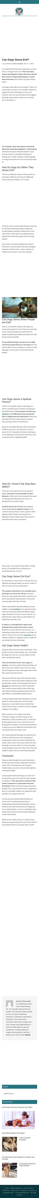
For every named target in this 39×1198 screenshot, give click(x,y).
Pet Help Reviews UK (19, 11)
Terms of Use (15, 1190)
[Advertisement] (19, 38)
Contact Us (32, 1190)
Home (6, 1188)
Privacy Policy (28, 1188)
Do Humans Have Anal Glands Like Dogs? (17, 1107)
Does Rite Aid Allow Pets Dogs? (13, 1133)
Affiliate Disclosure (16, 1188)
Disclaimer (6, 1190)
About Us (24, 1190)
